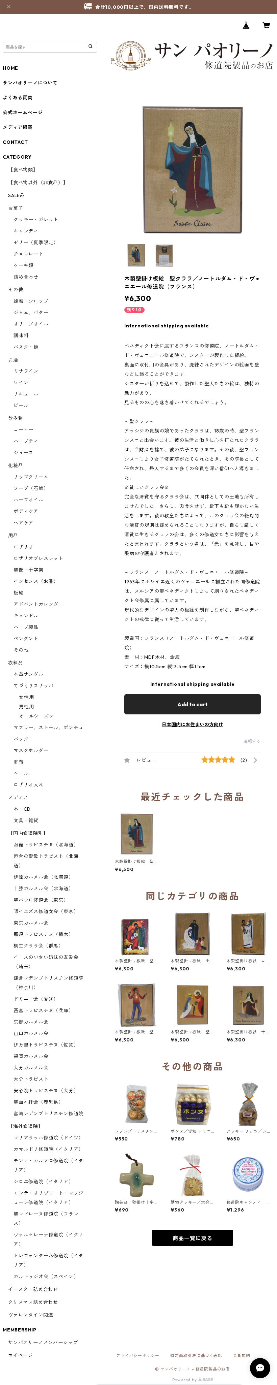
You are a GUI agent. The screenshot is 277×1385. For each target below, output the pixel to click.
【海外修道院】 (25, 1126)
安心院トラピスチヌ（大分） (46, 1091)
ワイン (21, 383)
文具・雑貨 (26, 820)
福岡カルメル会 (31, 1056)
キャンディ (26, 231)
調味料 (21, 335)
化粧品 (15, 465)
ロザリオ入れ (29, 785)
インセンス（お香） (36, 581)
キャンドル (26, 616)
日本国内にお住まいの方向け (192, 724)
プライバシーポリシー (137, 1355)
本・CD (22, 809)
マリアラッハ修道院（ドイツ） (48, 1138)
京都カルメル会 (31, 1022)
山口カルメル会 (31, 1033)
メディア (18, 798)
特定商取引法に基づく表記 (196, 1355)
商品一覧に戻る (192, 1238)
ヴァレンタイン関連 (30, 1315)
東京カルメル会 (31, 923)
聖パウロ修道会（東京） (41, 900)
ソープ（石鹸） (31, 488)
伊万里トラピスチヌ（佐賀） (46, 1045)
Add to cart (192, 704)
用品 (13, 536)
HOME (10, 68)
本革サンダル (29, 674)
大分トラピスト (31, 1079)
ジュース (23, 453)
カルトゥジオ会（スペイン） (46, 1277)
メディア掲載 (18, 127)
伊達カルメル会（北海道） (44, 877)
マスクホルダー (31, 750)
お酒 (13, 360)
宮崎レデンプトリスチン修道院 (48, 1113)
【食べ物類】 (23, 170)
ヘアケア (23, 523)
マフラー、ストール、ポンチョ (48, 727)
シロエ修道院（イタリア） (44, 1182)
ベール (21, 773)
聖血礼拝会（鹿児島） (39, 1102)
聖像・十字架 (29, 570)
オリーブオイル (31, 324)
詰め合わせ (26, 277)
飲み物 (15, 418)
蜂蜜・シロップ (31, 301)
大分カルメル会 (31, 1068)
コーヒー (23, 430)
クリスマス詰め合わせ (33, 1302)
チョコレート (29, 254)
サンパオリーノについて (30, 83)
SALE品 (16, 195)
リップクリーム (31, 477)
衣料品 (15, 663)
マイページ (20, 1355)
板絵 (19, 593)
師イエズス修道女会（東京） (46, 911)
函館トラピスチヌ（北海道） (46, 845)
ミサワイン (26, 371)
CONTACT (15, 142)
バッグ (21, 739)
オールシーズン (36, 716)
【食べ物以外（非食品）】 (38, 183)
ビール (21, 405)
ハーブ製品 (26, 627)
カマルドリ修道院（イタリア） (48, 1149)
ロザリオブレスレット (39, 558)
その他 (15, 290)
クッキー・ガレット (36, 220)
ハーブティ (26, 441)
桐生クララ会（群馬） (39, 946)
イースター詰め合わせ (33, 1289)
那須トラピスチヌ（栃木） (44, 934)
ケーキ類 (23, 265)
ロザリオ (23, 547)
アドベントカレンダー (39, 604)
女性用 (26, 697)
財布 (19, 762)
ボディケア (26, 511)
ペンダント (26, 639)
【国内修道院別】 (28, 833)
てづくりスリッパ (33, 686)
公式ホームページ (23, 112)
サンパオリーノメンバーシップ (43, 1343)
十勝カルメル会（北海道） (44, 888)
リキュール (26, 394)
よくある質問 (18, 98)
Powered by (185, 1379)
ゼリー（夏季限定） (36, 242)
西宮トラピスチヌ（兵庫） (44, 1010)
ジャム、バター (31, 313)
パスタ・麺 (26, 347)
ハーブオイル (29, 500)
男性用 (26, 707)
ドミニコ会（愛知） (36, 999)
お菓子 (15, 208)
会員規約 (241, 1355)
